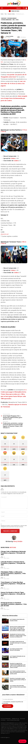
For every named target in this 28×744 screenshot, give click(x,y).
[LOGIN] (26, 8)
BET (2, 229)
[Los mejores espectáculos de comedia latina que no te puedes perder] (5, 643)
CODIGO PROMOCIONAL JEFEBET (13, 720)
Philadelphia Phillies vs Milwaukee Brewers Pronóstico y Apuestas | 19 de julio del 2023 (13, 573)
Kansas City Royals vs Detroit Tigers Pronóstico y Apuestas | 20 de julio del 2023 (13, 593)
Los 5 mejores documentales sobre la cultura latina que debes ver (18, 687)
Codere (12, 158)
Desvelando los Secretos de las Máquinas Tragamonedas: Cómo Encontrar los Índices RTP (18, 635)
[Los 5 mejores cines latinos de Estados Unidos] (5, 621)
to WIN (2, 232)
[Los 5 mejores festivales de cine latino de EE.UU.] (5, 657)
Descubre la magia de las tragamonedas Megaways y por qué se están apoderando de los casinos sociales (18, 665)
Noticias (13, 547)
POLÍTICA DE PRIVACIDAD (6, 718)
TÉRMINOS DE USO (15, 718)
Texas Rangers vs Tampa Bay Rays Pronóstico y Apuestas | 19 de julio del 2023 (13, 583)
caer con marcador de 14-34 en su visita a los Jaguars (13, 83)
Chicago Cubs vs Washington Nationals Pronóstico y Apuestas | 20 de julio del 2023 (13, 553)
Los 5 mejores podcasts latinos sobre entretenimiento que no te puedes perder (18, 672)
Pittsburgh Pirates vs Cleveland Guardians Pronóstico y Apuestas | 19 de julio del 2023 (14, 604)
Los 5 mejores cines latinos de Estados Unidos (17, 620)
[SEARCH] (24, 8)
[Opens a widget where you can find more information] (22, 741)
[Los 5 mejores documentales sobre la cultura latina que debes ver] (5, 687)
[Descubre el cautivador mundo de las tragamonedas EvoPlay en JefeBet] (5, 680)
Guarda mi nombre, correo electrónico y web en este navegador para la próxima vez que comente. (14, 526)
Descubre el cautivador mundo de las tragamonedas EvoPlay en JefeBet (18, 680)
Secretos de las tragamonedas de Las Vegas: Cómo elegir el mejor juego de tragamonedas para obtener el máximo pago (17, 628)
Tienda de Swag (15, 11)
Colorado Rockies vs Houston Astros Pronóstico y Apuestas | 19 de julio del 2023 (13, 563)
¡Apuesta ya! (4, 234)
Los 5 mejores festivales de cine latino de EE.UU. (17, 656)
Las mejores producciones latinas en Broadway (16, 649)
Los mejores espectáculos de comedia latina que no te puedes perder (18, 643)
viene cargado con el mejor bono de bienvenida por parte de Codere (14, 98)
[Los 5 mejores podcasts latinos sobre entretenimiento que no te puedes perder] (5, 672)
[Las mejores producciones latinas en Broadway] (5, 650)
